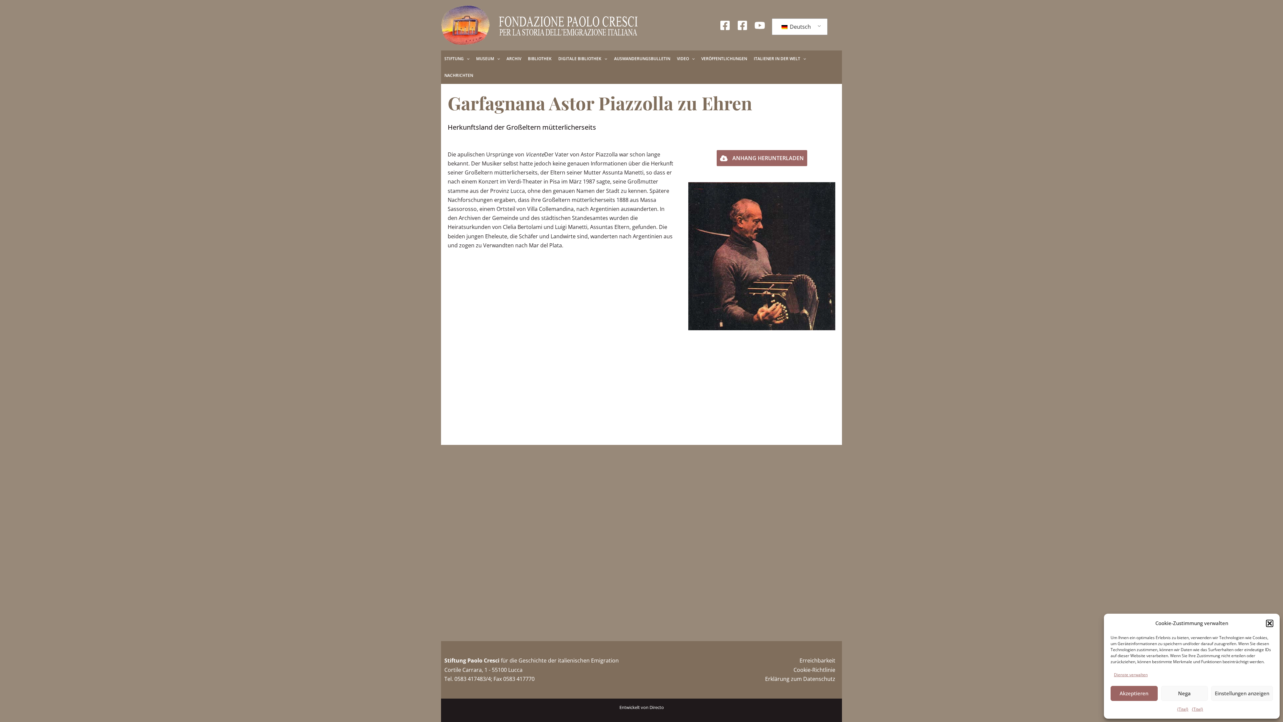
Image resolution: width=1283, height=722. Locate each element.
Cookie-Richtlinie (814, 670)
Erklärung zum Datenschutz (800, 679)
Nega (1184, 693)
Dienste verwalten (1131, 675)
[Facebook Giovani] (742, 25)
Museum (485, 59)
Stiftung (454, 59)
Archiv (514, 59)
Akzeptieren (1134, 693)
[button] (1269, 623)
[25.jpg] (761, 256)
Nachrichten (458, 75)
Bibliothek (540, 59)
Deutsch (800, 26)
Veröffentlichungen (724, 59)
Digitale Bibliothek (579, 59)
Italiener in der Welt (777, 59)
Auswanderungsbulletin (642, 59)
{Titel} (1182, 709)
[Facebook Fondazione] (725, 25)
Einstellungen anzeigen (1242, 693)
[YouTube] (759, 25)
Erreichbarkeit (817, 660)
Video (683, 59)
